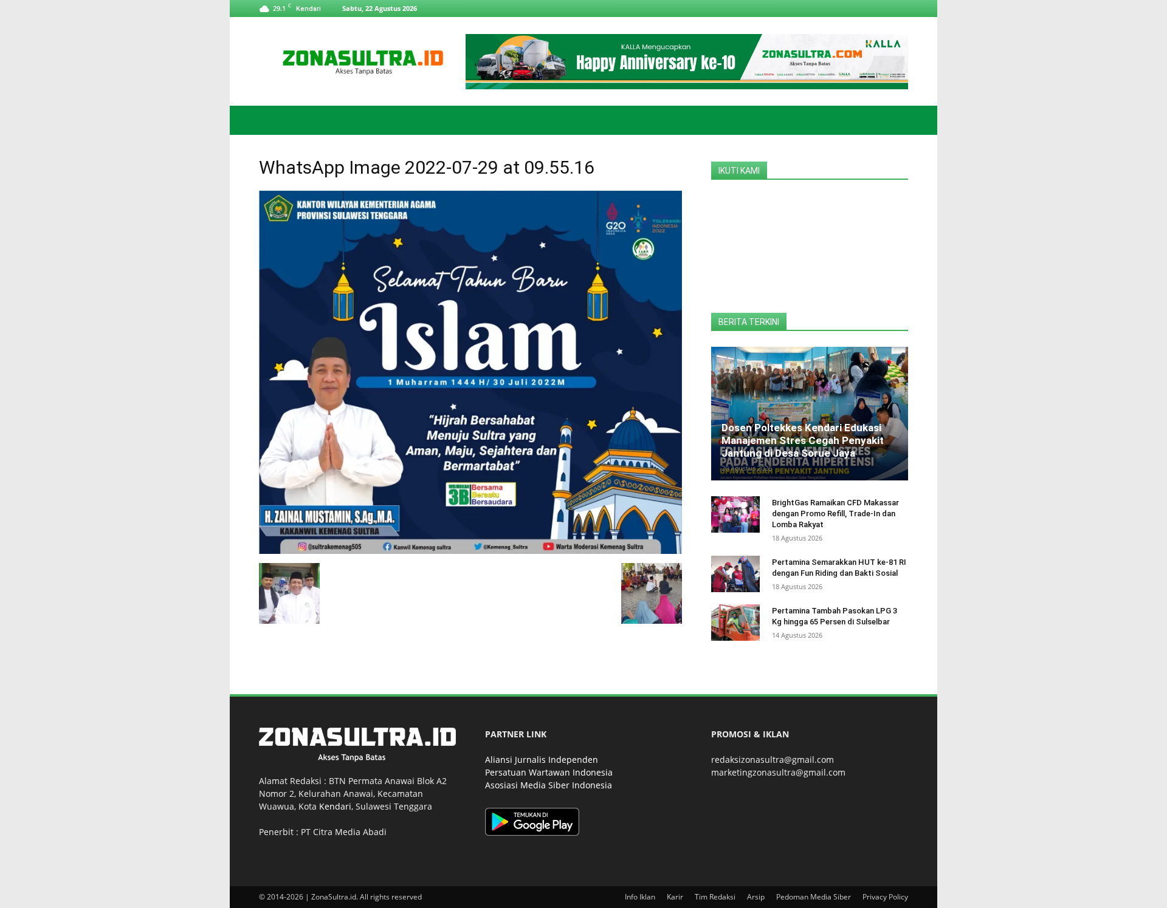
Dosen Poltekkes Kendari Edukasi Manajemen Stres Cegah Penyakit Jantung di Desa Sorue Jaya (802, 440)
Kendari (335, 806)
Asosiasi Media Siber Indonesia (548, 785)
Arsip (756, 897)
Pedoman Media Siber (813, 897)
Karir (675, 897)
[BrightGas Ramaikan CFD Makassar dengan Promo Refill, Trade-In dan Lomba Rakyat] (735, 514)
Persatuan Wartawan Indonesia (549, 772)
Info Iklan (640, 897)
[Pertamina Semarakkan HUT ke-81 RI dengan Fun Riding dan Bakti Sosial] (735, 574)
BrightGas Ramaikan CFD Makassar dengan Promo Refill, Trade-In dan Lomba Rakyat (835, 513)
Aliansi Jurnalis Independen (541, 759)
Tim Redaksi (715, 897)
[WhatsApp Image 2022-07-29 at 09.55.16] (470, 550)
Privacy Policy (885, 897)
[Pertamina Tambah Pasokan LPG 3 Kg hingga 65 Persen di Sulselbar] (735, 622)
